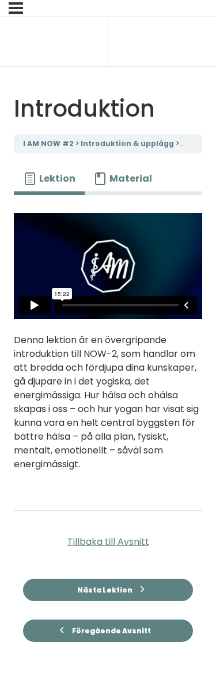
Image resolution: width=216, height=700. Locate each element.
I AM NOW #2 (49, 143)
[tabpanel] (108, 348)
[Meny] (16, 8)
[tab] (49, 179)
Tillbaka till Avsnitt (108, 541)
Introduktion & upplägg (128, 143)
